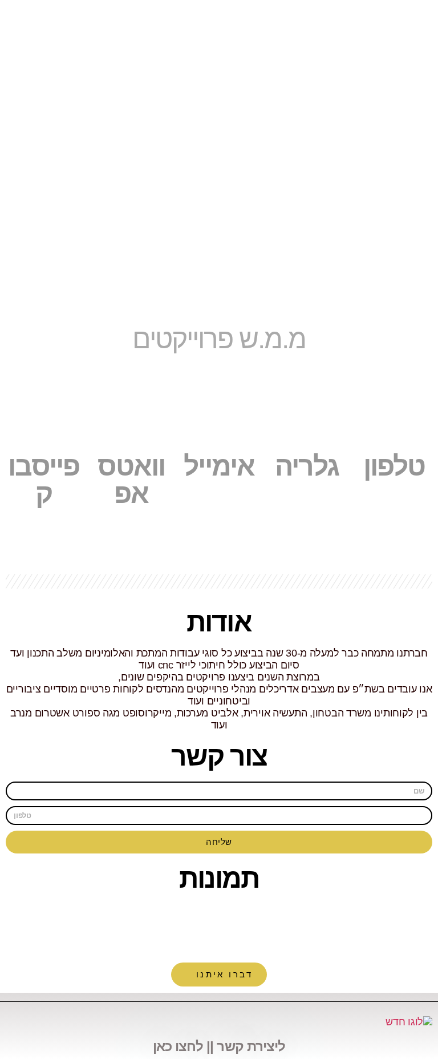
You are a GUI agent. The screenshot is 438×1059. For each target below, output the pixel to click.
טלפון (394, 466)
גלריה (307, 466)
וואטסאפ (131, 480)
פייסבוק (43, 480)
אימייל (219, 466)
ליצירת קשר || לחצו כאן (219, 1046)
